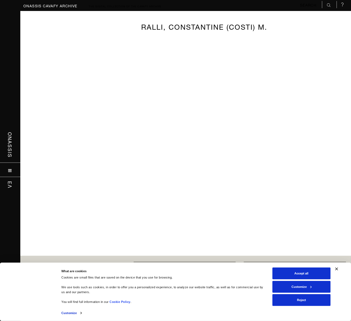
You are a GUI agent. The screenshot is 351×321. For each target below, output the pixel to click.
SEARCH (309, 4)
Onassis (10, 145)
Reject (301, 300)
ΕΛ (10, 184)
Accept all (301, 273)
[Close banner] (336, 269)
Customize (69, 313)
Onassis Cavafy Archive (50, 5)
